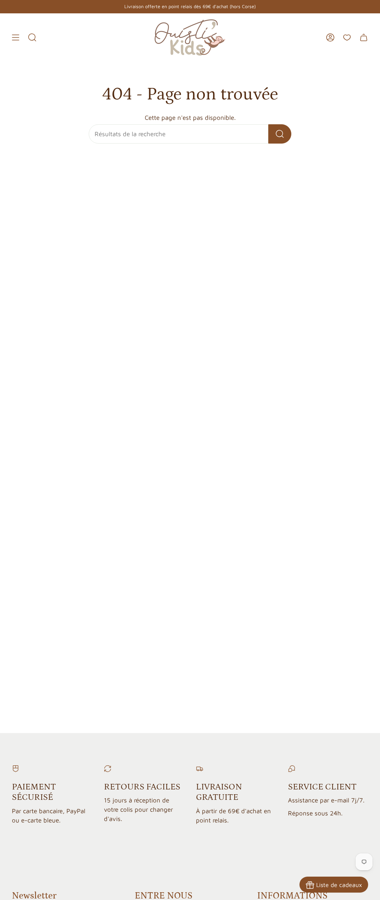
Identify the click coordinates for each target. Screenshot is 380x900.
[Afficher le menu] (15, 37)
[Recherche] (279, 134)
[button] (32, 37)
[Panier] (363, 37)
